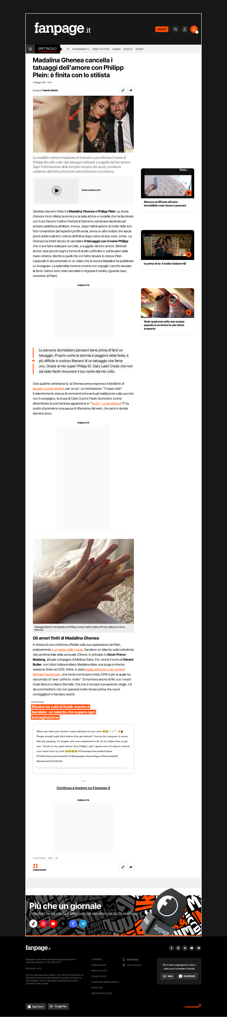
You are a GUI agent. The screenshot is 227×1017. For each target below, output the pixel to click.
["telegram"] (83, 924)
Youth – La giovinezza (106, 403)
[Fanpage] (38, 948)
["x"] (63, 924)
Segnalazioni (98, 965)
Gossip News (39, 858)
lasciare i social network (49, 388)
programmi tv (81, 49)
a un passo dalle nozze (67, 649)
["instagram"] (43, 924)
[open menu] (30, 49)
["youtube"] (53, 924)
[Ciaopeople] (192, 1007)
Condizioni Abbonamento (105, 982)
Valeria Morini (50, 90)
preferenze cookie (101, 993)
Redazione (97, 987)
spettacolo (47, 48)
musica (128, 49)
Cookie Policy (99, 976)
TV (68, 49)
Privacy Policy (99, 970)
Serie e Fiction (100, 49)
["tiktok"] (33, 924)
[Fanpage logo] (58, 29)
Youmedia (96, 959)
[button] (131, 90)
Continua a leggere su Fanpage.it (83, 788)
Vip (56, 858)
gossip (139, 49)
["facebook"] (73, 924)
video (50, 858)
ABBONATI (162, 29)
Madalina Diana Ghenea (69, 767)
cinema (116, 49)
